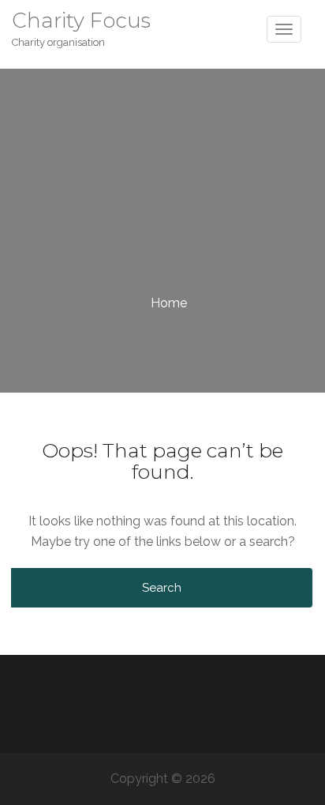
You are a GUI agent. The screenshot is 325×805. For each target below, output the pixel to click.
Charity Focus (81, 20)
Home (169, 302)
